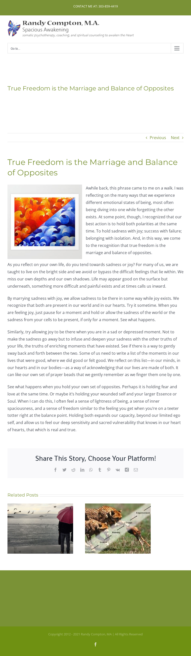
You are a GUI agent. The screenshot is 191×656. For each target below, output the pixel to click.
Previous (158, 137)
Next (175, 137)
